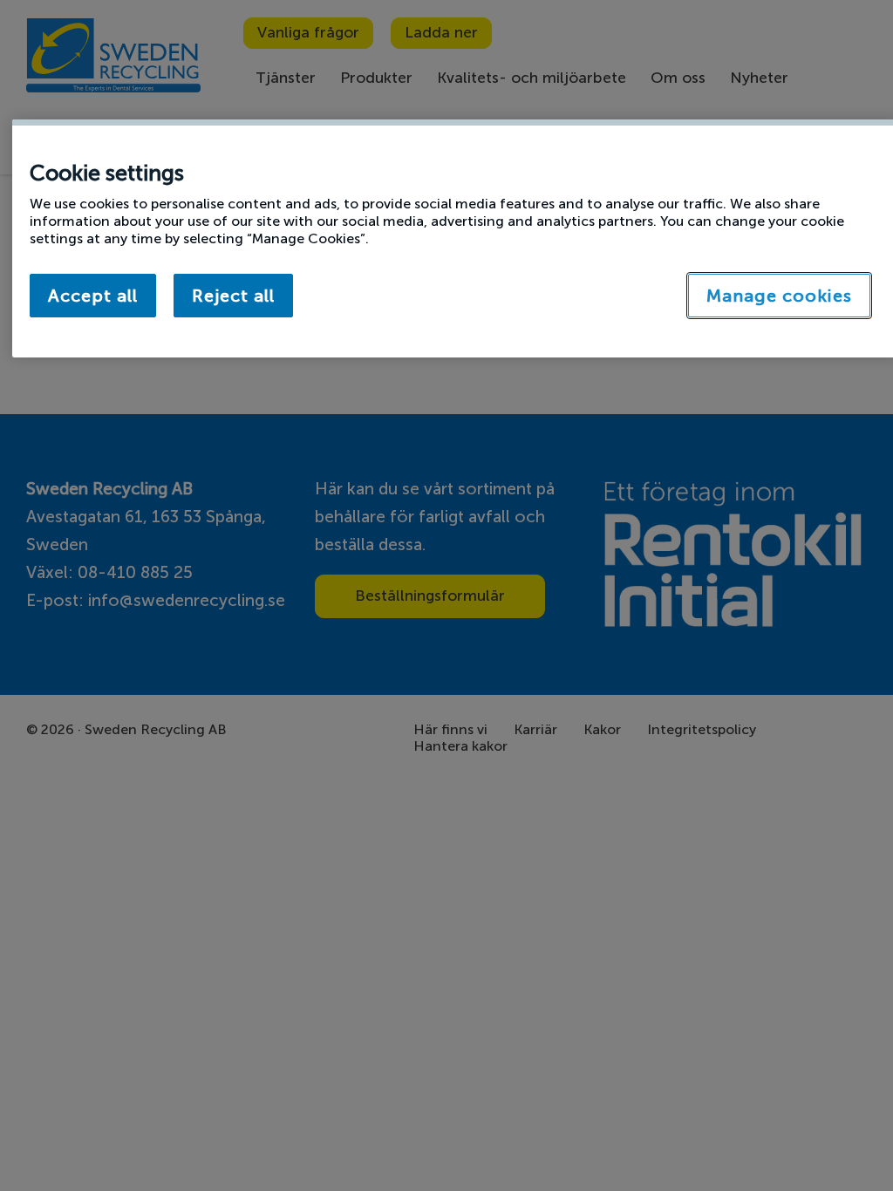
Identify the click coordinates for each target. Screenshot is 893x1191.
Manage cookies (779, 295)
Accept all (93, 295)
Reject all (233, 295)
